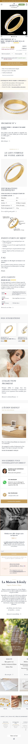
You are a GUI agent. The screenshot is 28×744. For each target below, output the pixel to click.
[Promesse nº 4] (14, 22)
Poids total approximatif (7, 208)
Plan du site (11, 716)
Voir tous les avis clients (6, 307)
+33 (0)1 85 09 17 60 (13, 495)
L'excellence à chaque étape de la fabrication (13, 194)
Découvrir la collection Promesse (9, 397)
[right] (24, 32)
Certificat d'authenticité (7, 72)
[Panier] (26, 4)
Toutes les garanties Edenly (7, 75)
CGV (7, 716)
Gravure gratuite (18, 53)
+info (22, 558)
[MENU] (2, 4)
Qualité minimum (5, 205)
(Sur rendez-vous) (16, 724)
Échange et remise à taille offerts (9, 70)
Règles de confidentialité (21, 716)
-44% (12, 47)
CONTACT (2, 716)
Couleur (3, 203)
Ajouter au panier (15, 63)
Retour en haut (14, 735)
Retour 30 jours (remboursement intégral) (10, 68)
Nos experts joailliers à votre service (18, 87)
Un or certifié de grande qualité (8, 211)
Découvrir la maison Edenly (13, 614)
